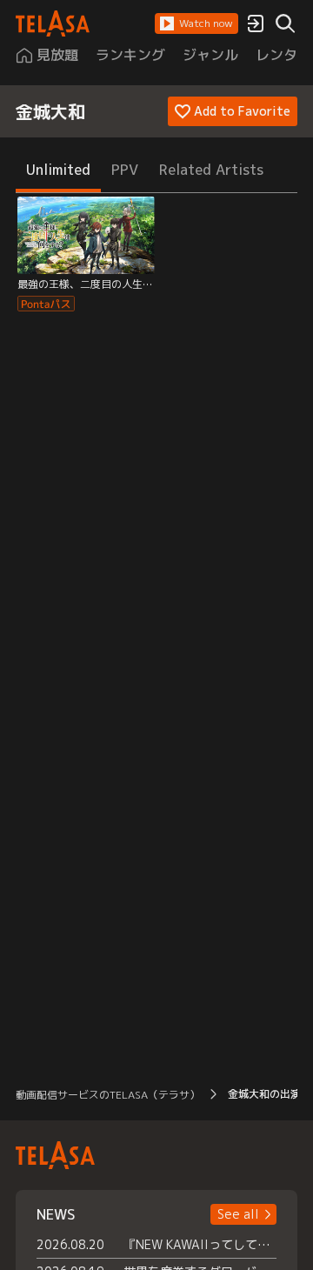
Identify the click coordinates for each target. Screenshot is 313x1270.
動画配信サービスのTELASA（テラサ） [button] (108, 1094)
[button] (196, 23)
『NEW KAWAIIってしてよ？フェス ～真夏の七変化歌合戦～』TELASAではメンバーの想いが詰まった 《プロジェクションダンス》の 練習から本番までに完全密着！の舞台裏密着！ (199, 1244)
